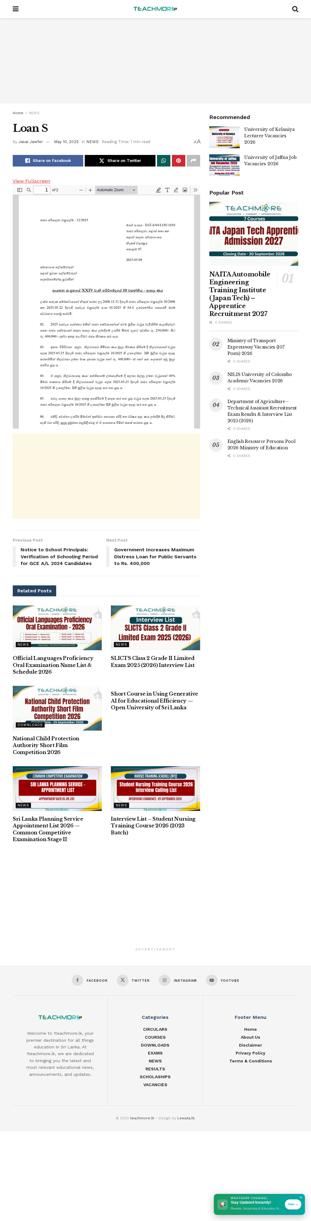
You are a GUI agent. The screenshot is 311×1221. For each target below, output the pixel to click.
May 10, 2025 (66, 141)
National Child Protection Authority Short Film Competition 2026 (46, 745)
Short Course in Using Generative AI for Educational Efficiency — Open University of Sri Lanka (154, 700)
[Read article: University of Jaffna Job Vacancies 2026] (224, 165)
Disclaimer (250, 1045)
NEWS (34, 113)
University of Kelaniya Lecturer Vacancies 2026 (269, 136)
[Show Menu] (16, 9)
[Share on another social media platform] (193, 161)
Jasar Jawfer (31, 141)
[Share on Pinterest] (178, 161)
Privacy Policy (250, 1053)
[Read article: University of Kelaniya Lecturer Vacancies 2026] (224, 137)
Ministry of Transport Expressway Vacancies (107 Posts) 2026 (256, 347)
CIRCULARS (155, 1029)
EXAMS (155, 1053)
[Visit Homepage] (155, 9)
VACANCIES (155, 1084)
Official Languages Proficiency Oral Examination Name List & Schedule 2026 (53, 665)
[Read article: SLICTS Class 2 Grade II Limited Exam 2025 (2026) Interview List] (155, 627)
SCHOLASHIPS (155, 1076)
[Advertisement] (155, 61)
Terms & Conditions (250, 1060)
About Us (250, 1037)
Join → (293, 1204)
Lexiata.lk (186, 1118)
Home (18, 113)
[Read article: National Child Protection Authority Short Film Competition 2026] (57, 708)
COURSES (155, 1037)
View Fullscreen (31, 181)
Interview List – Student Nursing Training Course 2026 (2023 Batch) (153, 826)
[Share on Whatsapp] (163, 161)
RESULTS (155, 1068)
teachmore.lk (142, 1118)
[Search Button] (295, 9)
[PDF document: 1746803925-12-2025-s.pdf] (106, 307)
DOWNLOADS (30, 725)
